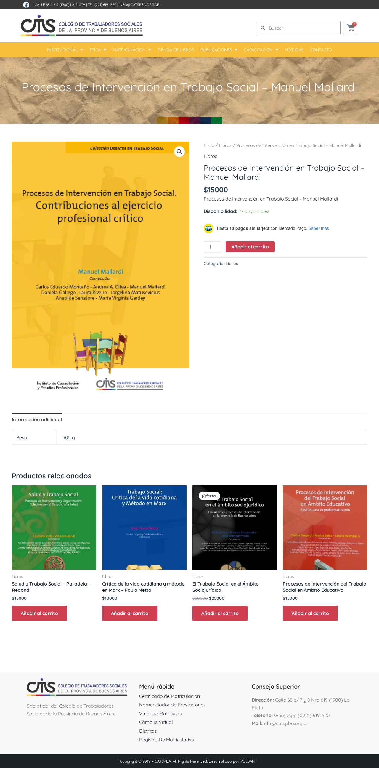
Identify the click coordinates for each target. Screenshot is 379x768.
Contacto (321, 49)
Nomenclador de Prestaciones (172, 705)
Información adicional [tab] (37, 419)
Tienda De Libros (176, 49)
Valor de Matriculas (160, 713)
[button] (179, 151)
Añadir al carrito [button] (39, 613)
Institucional (62, 49)
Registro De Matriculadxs (166, 740)
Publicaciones (216, 49)
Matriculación (129, 49)
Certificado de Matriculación (169, 696)
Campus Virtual (156, 722)
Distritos (148, 731)
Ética (95, 49)
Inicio (209, 145)
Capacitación (258, 49)
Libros (225, 145)
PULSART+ (249, 761)
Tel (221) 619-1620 (102, 4)
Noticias (294, 49)
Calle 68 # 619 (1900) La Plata (60, 4)
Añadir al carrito (250, 247)
